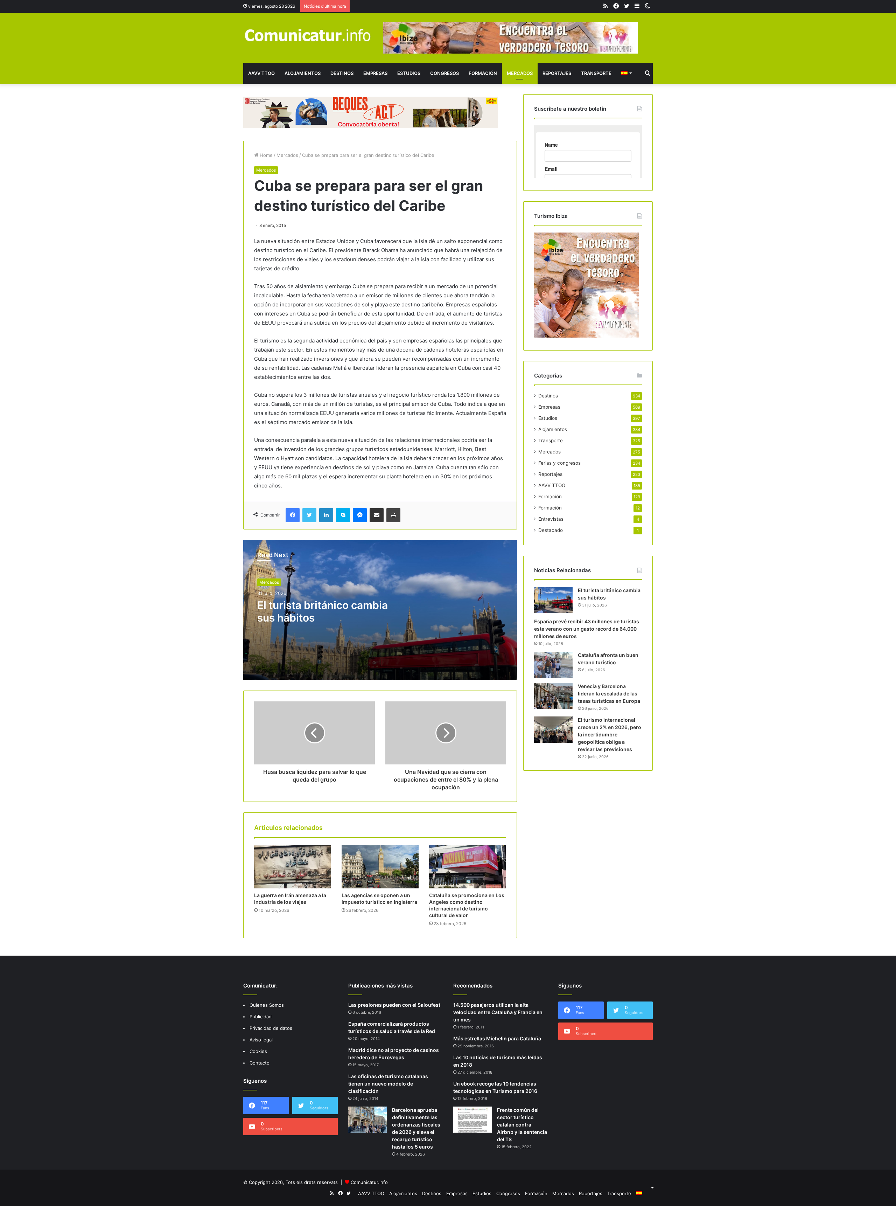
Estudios (408, 73)
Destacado (550, 530)
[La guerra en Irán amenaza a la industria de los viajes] (292, 866)
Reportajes (556, 73)
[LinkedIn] (326, 515)
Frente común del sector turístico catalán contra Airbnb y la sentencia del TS (522, 1124)
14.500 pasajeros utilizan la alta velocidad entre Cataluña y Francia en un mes (497, 1012)
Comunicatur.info (369, 1182)
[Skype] (343, 515)
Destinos (342, 73)
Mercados (520, 73)
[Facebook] (293, 515)
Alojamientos (303, 73)
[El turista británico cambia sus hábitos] (553, 600)
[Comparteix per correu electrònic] (377, 515)
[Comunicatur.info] (308, 35)
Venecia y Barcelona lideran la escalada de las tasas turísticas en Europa (609, 693)
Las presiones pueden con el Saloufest (394, 1005)
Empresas (375, 73)
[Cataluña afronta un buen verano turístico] (553, 665)
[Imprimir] (393, 515)
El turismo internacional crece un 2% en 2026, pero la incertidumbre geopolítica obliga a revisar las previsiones (609, 734)
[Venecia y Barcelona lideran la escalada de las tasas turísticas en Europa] (553, 696)
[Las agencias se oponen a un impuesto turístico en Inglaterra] (380, 866)
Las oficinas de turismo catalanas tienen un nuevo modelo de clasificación (388, 1083)
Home (265, 155)
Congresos (444, 73)
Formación (483, 73)
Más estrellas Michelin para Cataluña (497, 1038)
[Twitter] (309, 515)
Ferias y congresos (559, 463)
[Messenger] (360, 515)
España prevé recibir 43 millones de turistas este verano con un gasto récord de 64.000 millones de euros (586, 628)
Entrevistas (551, 519)
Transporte (596, 73)
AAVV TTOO (261, 73)
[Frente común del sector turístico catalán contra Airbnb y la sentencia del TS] (472, 1120)
